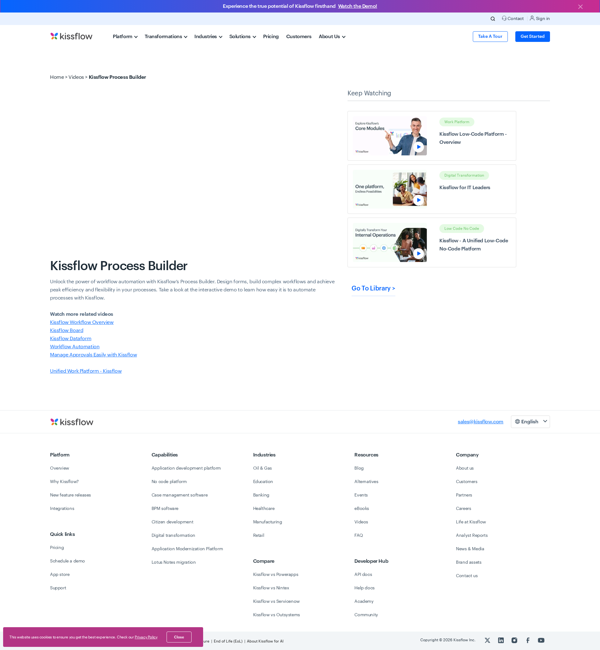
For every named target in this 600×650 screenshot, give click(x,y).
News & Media (470, 549)
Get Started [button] (533, 36)
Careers (463, 508)
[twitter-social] (488, 640)
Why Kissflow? (64, 482)
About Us (330, 36)
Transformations (164, 36)
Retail (258, 535)
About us (465, 468)
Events (361, 495)
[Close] (580, 7)
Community (366, 615)
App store (59, 574)
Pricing (271, 36)
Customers (298, 36)
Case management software (180, 495)
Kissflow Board (66, 330)
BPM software (165, 508)
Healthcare (264, 508)
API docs (363, 574)
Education (263, 482)
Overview (59, 468)
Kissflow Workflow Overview (82, 322)
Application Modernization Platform (187, 549)
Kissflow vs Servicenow (276, 601)
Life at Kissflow (471, 522)
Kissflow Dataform (70, 338)
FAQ (358, 535)
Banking (261, 495)
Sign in (542, 19)
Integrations (62, 508)
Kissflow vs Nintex (271, 588)
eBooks (361, 508)
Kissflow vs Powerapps (275, 574)
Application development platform (186, 468)
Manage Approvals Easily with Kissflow (93, 354)
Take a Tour (490, 36)
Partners (464, 495)
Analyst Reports (472, 535)
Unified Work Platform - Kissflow (86, 371)
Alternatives (366, 482)
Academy (363, 601)
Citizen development (172, 522)
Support (58, 588)
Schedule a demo (67, 561)
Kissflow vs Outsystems (276, 615)
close (179, 637)
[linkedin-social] (501, 640)
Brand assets (468, 562)
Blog (358, 468)
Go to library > (373, 288)
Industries (206, 36)
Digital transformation (173, 535)
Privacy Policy (146, 637)
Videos (76, 77)
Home (57, 77)
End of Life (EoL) (228, 641)
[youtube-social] (541, 640)
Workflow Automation (74, 346)
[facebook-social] (528, 640)
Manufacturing (267, 522)
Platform (123, 36)
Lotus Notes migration (174, 562)
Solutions (240, 36)
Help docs (364, 588)
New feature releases (70, 495)
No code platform (169, 482)
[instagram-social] (515, 640)
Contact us (467, 576)
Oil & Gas (262, 468)
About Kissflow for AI (265, 641)
